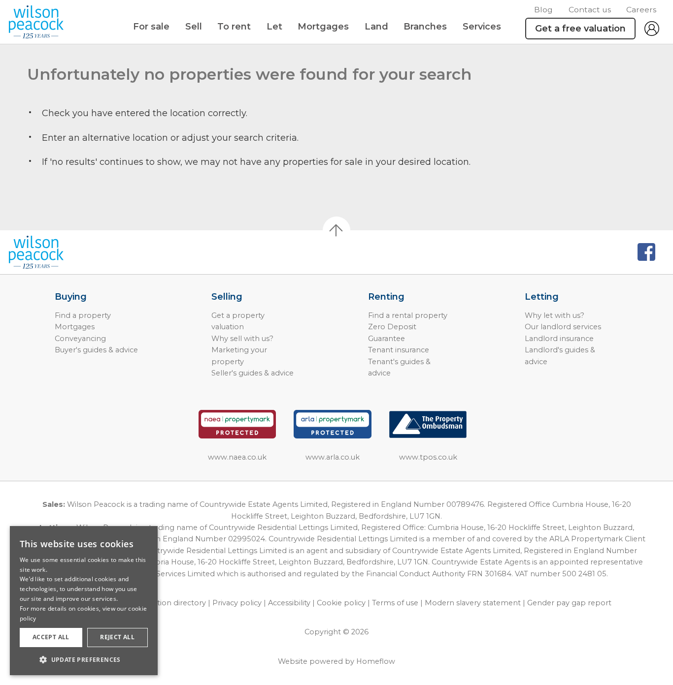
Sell (193, 26)
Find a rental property (407, 315)
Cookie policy (341, 602)
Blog (543, 9)
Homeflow (375, 661)
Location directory (173, 602)
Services (482, 26)
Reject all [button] (117, 637)
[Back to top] (64, 252)
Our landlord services (563, 326)
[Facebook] (646, 252)
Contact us (590, 9)
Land (376, 26)
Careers (641, 9)
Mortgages (323, 26)
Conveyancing (80, 338)
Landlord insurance (559, 338)
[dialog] (84, 600)
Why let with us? (554, 315)
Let (274, 26)
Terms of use (395, 602)
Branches (425, 26)
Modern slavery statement (473, 602)
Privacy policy (237, 602)
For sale (151, 26)
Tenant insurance (398, 349)
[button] (84, 659)
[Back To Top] (336, 230)
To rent (234, 26)
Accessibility (289, 602)
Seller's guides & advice (252, 373)
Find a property (83, 315)
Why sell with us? (242, 338)
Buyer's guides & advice (96, 349)
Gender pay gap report (569, 602)
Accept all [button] (51, 637)
